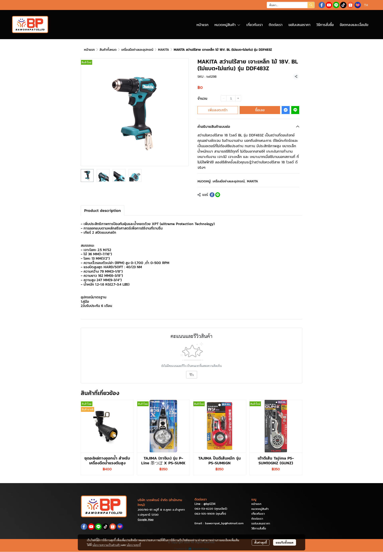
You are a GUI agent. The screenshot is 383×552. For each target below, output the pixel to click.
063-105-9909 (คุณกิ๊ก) (210, 513)
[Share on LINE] (217, 194)
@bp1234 (209, 503)
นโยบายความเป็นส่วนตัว (106, 545)
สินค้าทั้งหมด (108, 49)
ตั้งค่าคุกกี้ (260, 542)
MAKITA (163, 49)
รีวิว (192, 374)
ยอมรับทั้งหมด (284, 542)
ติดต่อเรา (257, 518)
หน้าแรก (89, 49)
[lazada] (357, 5)
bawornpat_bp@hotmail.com (224, 523)
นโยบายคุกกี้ (133, 545)
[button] (291, 5)
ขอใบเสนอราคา (260, 523)
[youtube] (329, 5)
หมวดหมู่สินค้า (260, 508)
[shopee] (350, 5)
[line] (336, 5)
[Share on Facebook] (212, 194)
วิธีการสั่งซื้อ (258, 528)
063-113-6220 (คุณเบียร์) (210, 508)
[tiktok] (343, 5)
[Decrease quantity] (223, 98)
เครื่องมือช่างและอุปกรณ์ (137, 49)
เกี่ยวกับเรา (258, 513)
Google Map (146, 519)
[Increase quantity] (238, 98)
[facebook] (322, 5)
